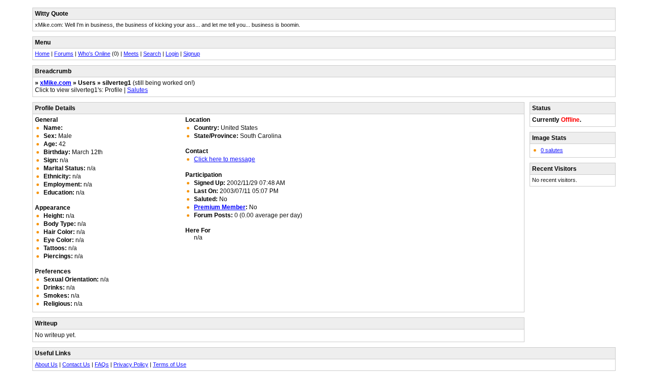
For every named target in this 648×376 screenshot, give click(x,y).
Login (172, 54)
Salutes (137, 89)
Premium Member (220, 207)
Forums (63, 54)
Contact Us (76, 364)
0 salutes (552, 150)
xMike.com (55, 82)
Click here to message (224, 159)
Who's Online (94, 54)
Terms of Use (169, 364)
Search (152, 54)
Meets (131, 54)
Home (42, 54)
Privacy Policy (130, 364)
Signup (191, 54)
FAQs (102, 364)
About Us (46, 364)
